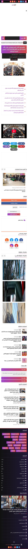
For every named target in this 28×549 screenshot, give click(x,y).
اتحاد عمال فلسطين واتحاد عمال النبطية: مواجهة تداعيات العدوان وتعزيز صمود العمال (11, 390)
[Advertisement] (14, 21)
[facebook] (23, 1)
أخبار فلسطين (5, 434)
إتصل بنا (23, 526)
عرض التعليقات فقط (13, 211)
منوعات (4, 448)
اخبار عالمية (14, 437)
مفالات (17, 448)
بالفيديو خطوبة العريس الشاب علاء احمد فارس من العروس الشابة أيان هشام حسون (14, 99)
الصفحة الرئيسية (21, 57)
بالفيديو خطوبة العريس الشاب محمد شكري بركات (14, 103)
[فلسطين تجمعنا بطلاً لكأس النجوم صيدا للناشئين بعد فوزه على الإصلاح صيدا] (22, 421)
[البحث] (2, 1)
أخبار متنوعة (22, 437)
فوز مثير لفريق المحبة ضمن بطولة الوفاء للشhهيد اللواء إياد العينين (10, 407)
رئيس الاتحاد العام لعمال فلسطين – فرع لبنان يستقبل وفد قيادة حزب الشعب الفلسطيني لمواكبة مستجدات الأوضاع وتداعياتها (14, 399)
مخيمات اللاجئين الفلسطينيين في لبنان (17, 532)
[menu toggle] (26, 1)
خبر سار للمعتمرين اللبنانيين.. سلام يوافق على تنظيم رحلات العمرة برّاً (11, 414)
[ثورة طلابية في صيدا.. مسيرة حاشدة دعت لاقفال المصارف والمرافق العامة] (24, 346)
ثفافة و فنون (16, 445)
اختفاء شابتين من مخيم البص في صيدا (12, 361)
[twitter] (21, 1)
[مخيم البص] (14, 5)
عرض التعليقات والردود (13, 214)
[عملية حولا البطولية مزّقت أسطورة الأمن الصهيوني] (24, 353)
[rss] (13, 1)
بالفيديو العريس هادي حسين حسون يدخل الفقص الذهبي (14, 94)
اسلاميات (6, 437)
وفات (12, 451)
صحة (24, 485)
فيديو (10, 57)
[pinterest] (15, 1)
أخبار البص (14, 57)
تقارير (24, 445)
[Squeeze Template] (21, 545)
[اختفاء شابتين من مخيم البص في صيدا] (24, 360)
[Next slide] (2, 169)
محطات (23, 448)
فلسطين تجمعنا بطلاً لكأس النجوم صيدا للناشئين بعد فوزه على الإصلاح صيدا (10, 421)
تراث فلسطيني (10, 442)
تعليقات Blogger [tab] (14, 200)
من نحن (23, 539)
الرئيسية (22, 38)
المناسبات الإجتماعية (21, 442)
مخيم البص (8, 544)
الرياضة (14, 439)
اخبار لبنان (23, 469)
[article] (14, 157)
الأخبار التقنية (22, 439)
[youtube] (19, 1)
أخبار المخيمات (14, 434)
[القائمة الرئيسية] (3, 38)
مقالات (11, 448)
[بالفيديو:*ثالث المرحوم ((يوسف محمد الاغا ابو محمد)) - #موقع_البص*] (24, 331)
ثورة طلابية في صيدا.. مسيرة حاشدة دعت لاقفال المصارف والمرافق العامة (12, 347)
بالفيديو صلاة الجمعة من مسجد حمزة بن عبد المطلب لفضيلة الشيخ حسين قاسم (14, 111)
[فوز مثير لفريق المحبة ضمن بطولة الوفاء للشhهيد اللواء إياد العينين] (22, 408)
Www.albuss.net (23, 513)
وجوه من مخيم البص (21, 451)
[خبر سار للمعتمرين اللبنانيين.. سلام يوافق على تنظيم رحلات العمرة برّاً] (22, 414)
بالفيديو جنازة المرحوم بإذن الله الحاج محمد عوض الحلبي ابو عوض (14, 89)
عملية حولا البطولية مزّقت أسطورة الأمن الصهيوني (12, 354)
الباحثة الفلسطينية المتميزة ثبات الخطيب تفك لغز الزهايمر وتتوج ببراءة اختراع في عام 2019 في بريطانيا (11, 340)
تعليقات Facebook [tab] (14, 203)
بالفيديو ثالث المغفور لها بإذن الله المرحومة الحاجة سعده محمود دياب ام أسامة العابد (14, 107)
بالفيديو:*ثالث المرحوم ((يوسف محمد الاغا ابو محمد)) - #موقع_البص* (11, 332)
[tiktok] (17, 1)
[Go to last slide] (5, 169)
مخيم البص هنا (22, 535)
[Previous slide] (5, 256)
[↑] (14, 542)
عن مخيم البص (22, 523)
